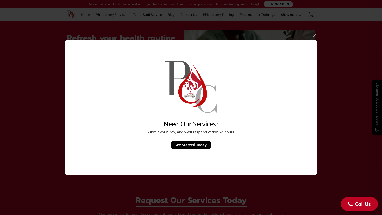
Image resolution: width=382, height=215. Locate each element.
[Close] (314, 35)
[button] (359, 204)
